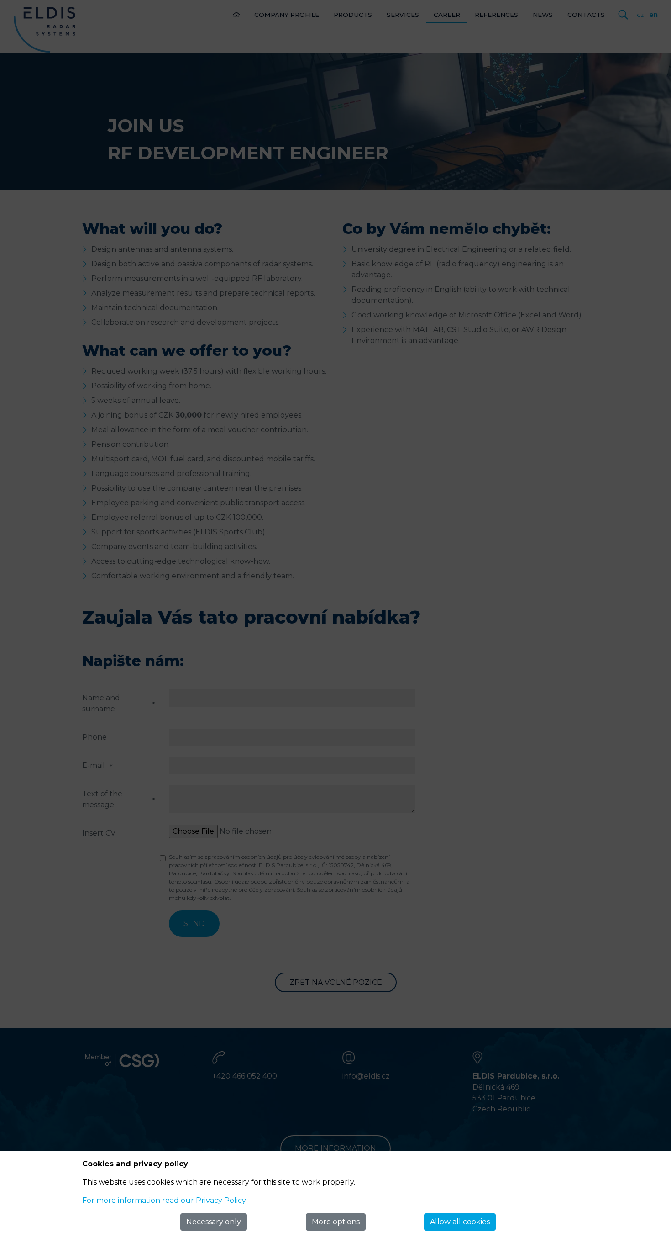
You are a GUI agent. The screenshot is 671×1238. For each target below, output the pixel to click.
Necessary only (213, 1221)
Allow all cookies (460, 1221)
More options (336, 1221)
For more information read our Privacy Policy (164, 1200)
